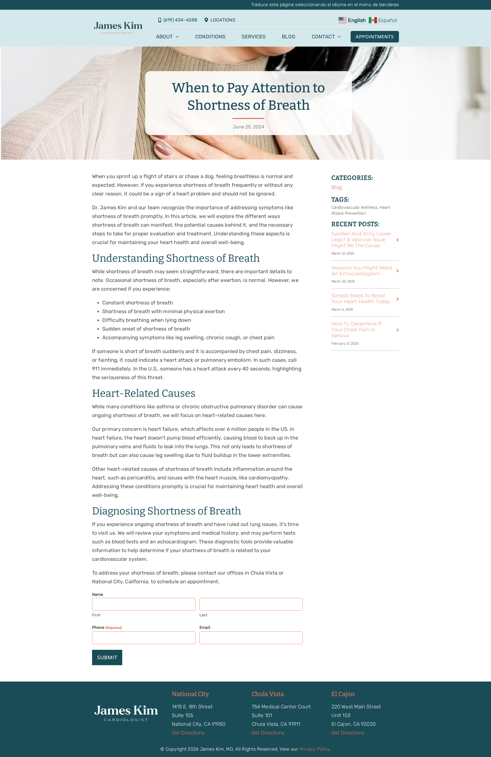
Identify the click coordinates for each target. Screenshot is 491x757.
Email (204, 627)
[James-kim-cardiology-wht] (126, 707)
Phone (107, 627)
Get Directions (188, 733)
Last (203, 615)
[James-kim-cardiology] (118, 23)
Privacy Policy (314, 749)
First (96, 615)
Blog (336, 187)
